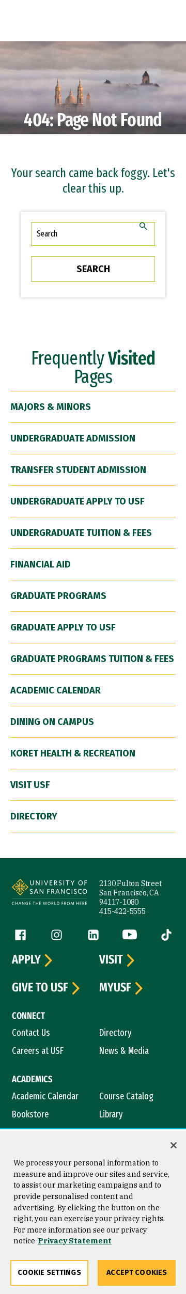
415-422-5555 (122, 911)
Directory (33, 816)
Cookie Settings (49, 1272)
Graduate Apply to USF (63, 627)
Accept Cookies (136, 1272)
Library (111, 1114)
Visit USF (30, 785)
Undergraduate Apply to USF (77, 501)
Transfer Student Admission (78, 470)
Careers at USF (38, 1050)
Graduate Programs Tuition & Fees (92, 659)
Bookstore (30, 1114)
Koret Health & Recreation (72, 753)
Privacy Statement (75, 1240)
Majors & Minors (50, 407)
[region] (93, 1212)
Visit (111, 960)
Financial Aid (40, 564)
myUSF (115, 988)
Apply (26, 960)
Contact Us (31, 1032)
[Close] (173, 1145)
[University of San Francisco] (49, 893)
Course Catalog (126, 1096)
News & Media (124, 1050)
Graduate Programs (58, 596)
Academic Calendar (55, 690)
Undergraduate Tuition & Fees (81, 533)
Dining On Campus (52, 722)
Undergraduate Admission (72, 438)
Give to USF (40, 988)
